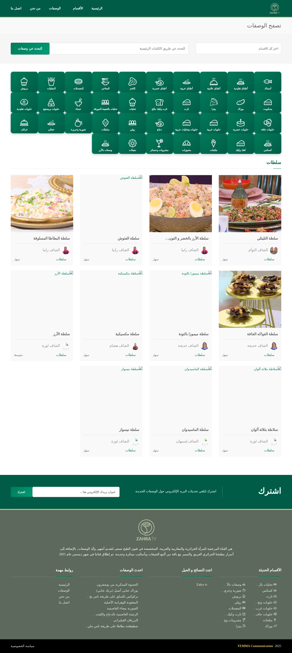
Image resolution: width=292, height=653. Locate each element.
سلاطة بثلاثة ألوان (264, 430)
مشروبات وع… (231, 620)
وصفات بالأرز (105, 150)
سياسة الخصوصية (22, 646)
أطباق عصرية (159, 88)
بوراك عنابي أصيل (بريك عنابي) (117, 590)
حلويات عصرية (240, 129)
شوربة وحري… (231, 590)
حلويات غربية (214, 129)
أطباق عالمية (213, 88)
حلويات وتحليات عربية (186, 129)
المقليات (51, 88)
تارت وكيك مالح (159, 109)
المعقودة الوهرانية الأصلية (121, 602)
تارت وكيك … (232, 614)
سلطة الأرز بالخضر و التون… (187, 238)
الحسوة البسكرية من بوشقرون (117, 584)
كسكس (268, 150)
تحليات (132, 109)
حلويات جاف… (263, 614)
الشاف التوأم (258, 250)
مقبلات (132, 150)
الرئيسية (96, 8)
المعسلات (78, 88)
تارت (186, 109)
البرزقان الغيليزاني (125, 620)
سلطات (106, 129)
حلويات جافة (267, 129)
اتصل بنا (16, 8)
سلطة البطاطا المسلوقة (51, 238)
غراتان (24, 129)
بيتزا (214, 109)
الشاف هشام (120, 346)
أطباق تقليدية (241, 88)
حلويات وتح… (264, 602)
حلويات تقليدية (24, 109)
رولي (132, 129)
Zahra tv (201, 584)
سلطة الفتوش (128, 238)
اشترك (21, 492)
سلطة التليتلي (267, 238)
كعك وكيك (241, 150)
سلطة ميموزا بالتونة (194, 334)
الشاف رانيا (190, 250)
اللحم (132, 88)
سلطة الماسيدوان (195, 430)
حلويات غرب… (263, 608)
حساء (78, 109)
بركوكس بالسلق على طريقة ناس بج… (112, 596)
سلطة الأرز (61, 334)
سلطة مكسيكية (127, 334)
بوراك (241, 109)
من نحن (35, 8)
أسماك (267, 88)
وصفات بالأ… (233, 584)
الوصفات (55, 8)
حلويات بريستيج (51, 109)
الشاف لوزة (51, 346)
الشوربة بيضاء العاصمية (122, 608)
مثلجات (213, 150)
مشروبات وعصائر (159, 150)
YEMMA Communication (255, 646)
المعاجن (106, 88)
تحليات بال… (265, 584)
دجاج (159, 129)
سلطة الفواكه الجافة (262, 334)
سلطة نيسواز (129, 430)
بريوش (24, 88)
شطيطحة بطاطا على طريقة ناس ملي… (111, 626)
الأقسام (78, 8)
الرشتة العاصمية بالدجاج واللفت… (115, 614)
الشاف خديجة (258, 346)
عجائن (51, 129)
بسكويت (267, 109)
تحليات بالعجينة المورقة (105, 109)
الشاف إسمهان (187, 441)
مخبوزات (186, 150)
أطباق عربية (186, 88)
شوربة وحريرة (78, 129)
